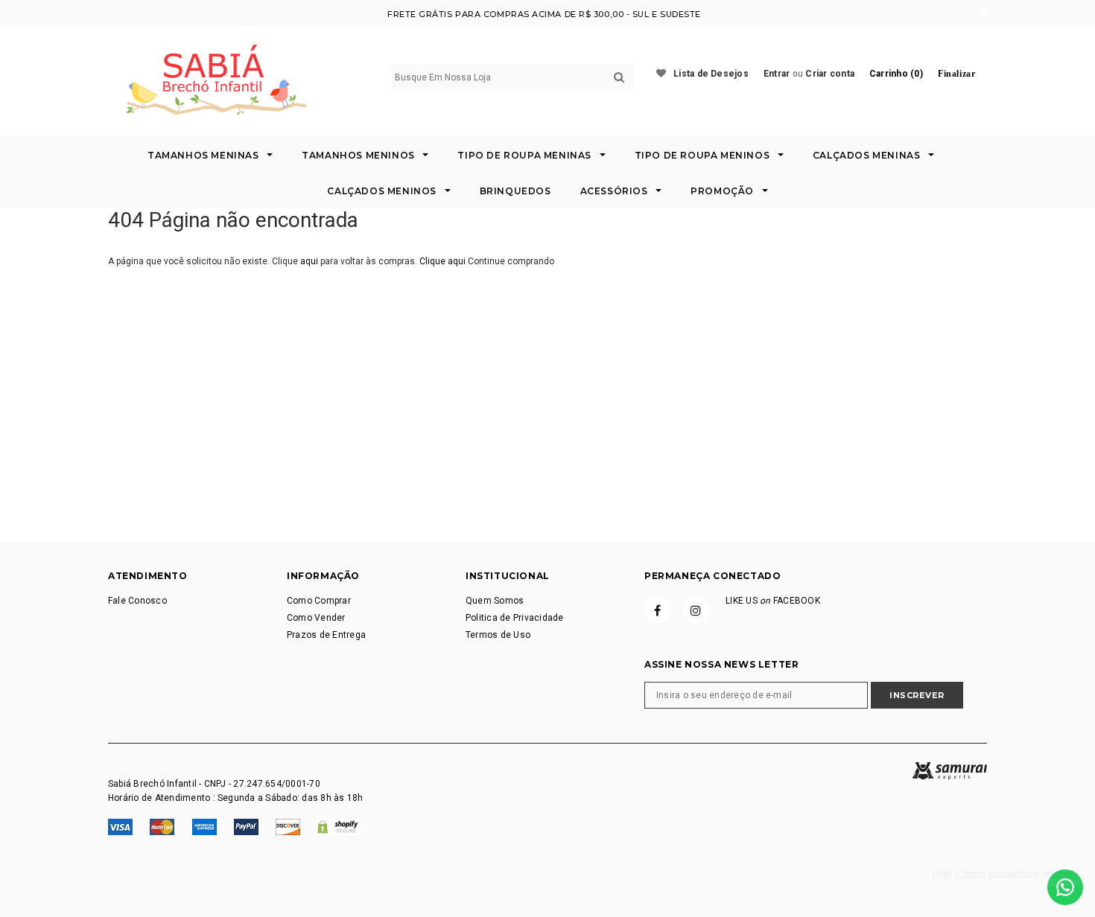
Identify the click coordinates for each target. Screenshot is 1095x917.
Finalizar (956, 73)
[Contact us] (1065, 887)
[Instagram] (695, 609)
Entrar (777, 73)
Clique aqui (443, 261)
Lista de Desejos (711, 73)
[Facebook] (657, 609)
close (983, 12)
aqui (309, 261)
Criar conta (829, 73)
